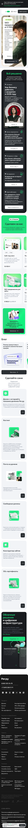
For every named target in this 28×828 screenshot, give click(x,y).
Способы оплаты (6, 769)
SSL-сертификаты (6, 710)
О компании (4, 752)
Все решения (18, 727)
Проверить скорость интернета (20, 743)
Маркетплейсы (5, 720)
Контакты (4, 754)
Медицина (4, 727)
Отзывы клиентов (19, 756)
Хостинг (3, 705)
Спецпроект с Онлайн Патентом (20, 785)
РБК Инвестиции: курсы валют (19, 781)
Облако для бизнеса (20, 710)
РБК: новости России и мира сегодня (7, 781)
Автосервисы (18, 718)
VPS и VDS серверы (20, 705)
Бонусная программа (7, 771)
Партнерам (18, 771)
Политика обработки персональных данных (13, 814)
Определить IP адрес (7, 739)
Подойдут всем (5, 718)
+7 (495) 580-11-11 (7, 687)
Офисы (3, 756)
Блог (16, 754)
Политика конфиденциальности (10, 812)
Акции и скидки (19, 752)
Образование (5, 723)
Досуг (16, 723)
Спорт (16, 725)
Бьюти (3, 725)
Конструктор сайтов (20, 703)
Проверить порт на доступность (6, 742)
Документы (4, 773)
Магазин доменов (19, 708)
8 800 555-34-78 (6, 683)
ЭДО (16, 769)
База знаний (18, 766)
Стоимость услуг (5, 766)
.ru (7, 11)
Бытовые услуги (19, 720)
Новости (3, 759)
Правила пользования (7, 820)
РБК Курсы (17, 788)
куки (10, 824)
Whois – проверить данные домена (6, 736)
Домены (3, 703)
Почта (3, 708)
